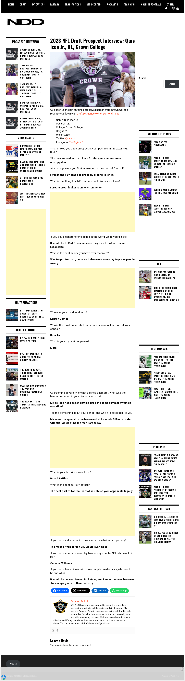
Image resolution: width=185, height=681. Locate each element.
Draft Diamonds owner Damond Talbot (98, 113)
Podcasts (112, 4)
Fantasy (54, 4)
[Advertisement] (92, 212)
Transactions (73, 4)
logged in (67, 645)
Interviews (38, 4)
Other (170, 4)
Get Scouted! (93, 4)
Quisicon (70, 138)
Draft (23, 4)
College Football (151, 4)
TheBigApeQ (76, 142)
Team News (130, 4)
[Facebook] (57, 630)
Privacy (13, 664)
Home (11, 4)
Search (142, 78)
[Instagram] (53, 630)
